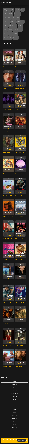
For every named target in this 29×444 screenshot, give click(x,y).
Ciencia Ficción (14, 393)
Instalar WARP (21, 440)
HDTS (10, 30)
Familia (14, 412)
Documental (14, 406)
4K (13, 10)
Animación (14, 384)
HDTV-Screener (18, 30)
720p (22, 10)
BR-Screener (20, 22)
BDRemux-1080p (8, 14)
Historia (14, 418)
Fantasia (14, 415)
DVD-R (5, 26)
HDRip (5, 30)
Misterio (14, 421)
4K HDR (17, 10)
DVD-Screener (13, 26)
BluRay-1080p (7, 18)
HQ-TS (5, 34)
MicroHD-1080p (13, 34)
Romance (14, 427)
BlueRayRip (17, 14)
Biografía (14, 390)
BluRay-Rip (6, 22)
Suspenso (14, 431)
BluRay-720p (16, 18)
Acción (14, 381)
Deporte (14, 403)
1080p (5, 10)
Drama (14, 409)
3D (9, 10)
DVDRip (20, 26)
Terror (14, 434)
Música (14, 424)
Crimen (14, 399)
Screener (15, 38)
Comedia (14, 396)
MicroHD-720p (7, 38)
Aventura (14, 387)
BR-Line (13, 22)
